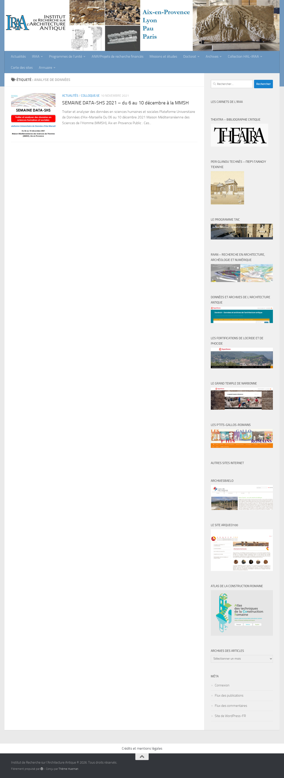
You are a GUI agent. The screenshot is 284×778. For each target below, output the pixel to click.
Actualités (18, 56)
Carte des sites (22, 67)
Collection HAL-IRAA (243, 56)
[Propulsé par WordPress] (41, 768)
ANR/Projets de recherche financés (117, 56)
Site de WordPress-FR (230, 716)
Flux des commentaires (231, 706)
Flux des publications (229, 696)
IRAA (35, 56)
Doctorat (189, 56)
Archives (212, 56)
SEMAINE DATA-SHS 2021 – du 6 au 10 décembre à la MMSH (125, 103)
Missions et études (163, 56)
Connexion (222, 685)
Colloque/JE (90, 96)
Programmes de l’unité (65, 56)
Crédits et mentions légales (142, 748)
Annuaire (45, 67)
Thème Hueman (68, 768)
